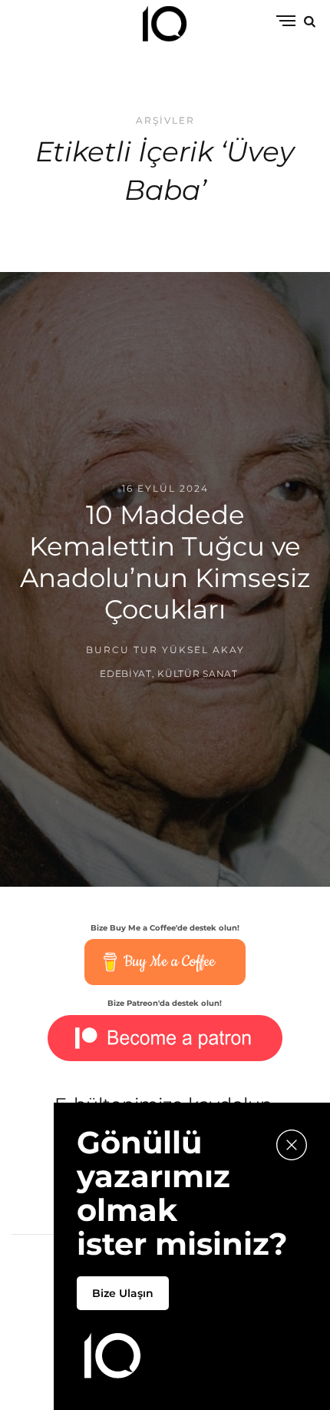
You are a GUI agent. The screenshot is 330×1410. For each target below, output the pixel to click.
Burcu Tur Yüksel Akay (165, 649)
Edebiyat (126, 673)
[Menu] (285, 21)
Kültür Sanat (197, 673)
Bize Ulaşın (122, 1293)
